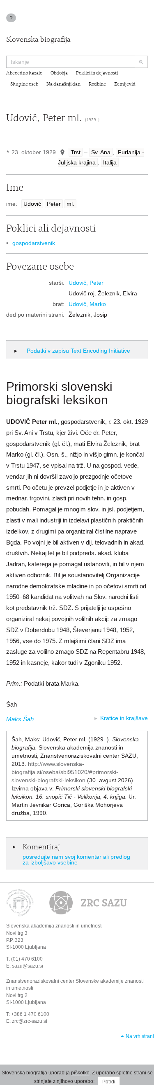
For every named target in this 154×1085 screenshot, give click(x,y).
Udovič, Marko (87, 304)
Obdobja (59, 73)
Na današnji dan (63, 84)
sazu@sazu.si (27, 966)
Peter (54, 203)
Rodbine (97, 84)
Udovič (32, 203)
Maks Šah (20, 719)
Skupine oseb (24, 84)
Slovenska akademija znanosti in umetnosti (54, 926)
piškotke (80, 1073)
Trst (75, 152)
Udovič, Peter (86, 282)
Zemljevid (125, 84)
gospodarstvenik (33, 243)
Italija (110, 162)
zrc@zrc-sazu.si (29, 1021)
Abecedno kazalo (24, 73)
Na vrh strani (140, 1036)
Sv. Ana (100, 152)
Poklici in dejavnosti (97, 73)
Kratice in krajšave (124, 718)
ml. (70, 203)
